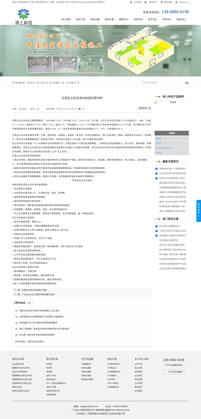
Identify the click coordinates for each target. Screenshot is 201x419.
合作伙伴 (138, 19)
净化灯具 (109, 19)
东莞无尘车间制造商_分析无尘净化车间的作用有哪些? (174, 178)
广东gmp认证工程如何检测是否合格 (38, 294)
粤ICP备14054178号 (120, 410)
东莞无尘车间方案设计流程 (34, 290)
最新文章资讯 (170, 161)
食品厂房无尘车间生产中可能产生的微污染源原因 (174, 202)
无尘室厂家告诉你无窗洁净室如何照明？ (37, 335)
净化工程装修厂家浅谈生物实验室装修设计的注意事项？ (45, 329)
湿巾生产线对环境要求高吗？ (172, 245)
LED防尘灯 (112, 368)
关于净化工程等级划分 (169, 226)
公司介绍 (138, 364)
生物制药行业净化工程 (21, 383)
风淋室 (158, 143)
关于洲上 (152, 19)
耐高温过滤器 (87, 379)
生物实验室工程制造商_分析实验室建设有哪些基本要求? (174, 206)
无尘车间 (31, 83)
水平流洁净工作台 (163, 148)
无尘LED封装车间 (19, 372)
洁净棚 (158, 153)
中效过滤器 (86, 372)
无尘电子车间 (18, 364)
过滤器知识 (86, 364)
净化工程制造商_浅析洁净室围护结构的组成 (174, 211)
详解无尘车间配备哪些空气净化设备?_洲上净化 (174, 192)
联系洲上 (153, 2)
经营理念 (138, 372)
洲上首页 (66, 19)
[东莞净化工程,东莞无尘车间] (23, 23)
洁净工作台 (51, 375)
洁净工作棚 (51, 387)
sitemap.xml (184, 2)
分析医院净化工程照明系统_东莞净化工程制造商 (41, 317)
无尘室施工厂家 (72, 83)
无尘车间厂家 (42, 83)
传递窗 (49, 372)
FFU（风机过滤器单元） (56, 383)
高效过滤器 (86, 375)
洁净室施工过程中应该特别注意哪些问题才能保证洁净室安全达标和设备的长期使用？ (174, 235)
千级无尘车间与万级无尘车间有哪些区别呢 (174, 231)
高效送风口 (51, 379)
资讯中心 (167, 19)
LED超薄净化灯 (114, 372)
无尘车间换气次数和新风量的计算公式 (174, 268)
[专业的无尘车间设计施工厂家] (100, 50)
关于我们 (138, 2)
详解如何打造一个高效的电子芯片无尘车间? (174, 169)
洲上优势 (138, 368)
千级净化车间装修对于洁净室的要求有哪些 (174, 259)
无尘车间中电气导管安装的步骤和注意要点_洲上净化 (174, 173)
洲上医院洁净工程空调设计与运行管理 (174, 250)
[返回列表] (144, 110)
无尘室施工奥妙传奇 (168, 240)
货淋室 (172, 133)
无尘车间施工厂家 (56, 83)
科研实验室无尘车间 (20, 391)
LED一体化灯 (113, 383)
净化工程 (80, 19)
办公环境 (138, 383)
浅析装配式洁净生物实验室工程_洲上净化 (174, 183)
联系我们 (138, 387)
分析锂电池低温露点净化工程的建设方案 (174, 187)
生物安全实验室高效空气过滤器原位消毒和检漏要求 (174, 264)
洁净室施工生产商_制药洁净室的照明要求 (38, 323)
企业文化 (138, 375)
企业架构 (138, 391)
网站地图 (168, 2)
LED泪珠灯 (112, 375)
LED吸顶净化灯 (114, 364)
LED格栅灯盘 (113, 387)
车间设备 (138, 379)
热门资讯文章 (170, 219)
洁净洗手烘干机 (53, 391)
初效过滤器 (86, 368)
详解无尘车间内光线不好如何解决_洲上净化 (39, 311)
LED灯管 (111, 379)
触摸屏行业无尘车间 (20, 368)
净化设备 (95, 19)
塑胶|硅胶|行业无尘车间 (22, 379)
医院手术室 (17, 387)
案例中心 (123, 19)
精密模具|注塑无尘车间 (22, 375)
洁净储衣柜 (51, 395)
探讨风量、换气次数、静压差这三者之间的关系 (174, 254)
